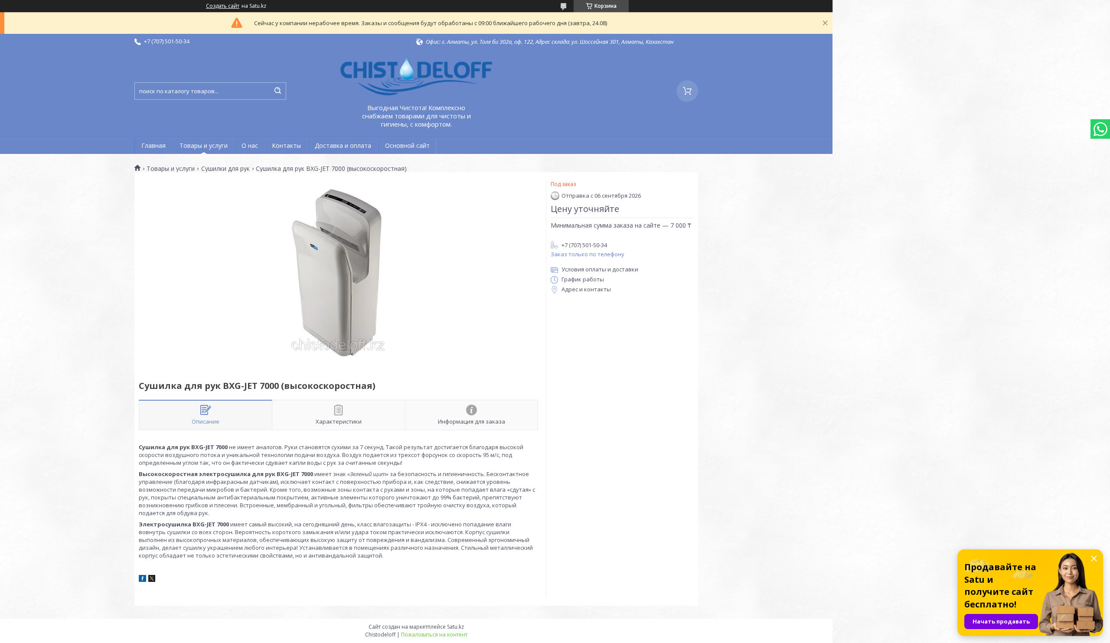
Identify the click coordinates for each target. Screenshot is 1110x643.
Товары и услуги (204, 145)
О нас (250, 145)
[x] (151, 580)
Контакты (286, 145)
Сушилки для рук (225, 169)
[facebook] (142, 580)
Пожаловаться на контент (434, 634)
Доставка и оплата (343, 145)
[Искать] (277, 91)
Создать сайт (222, 6)
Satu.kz (455, 626)
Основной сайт (407, 145)
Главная (153, 145)
